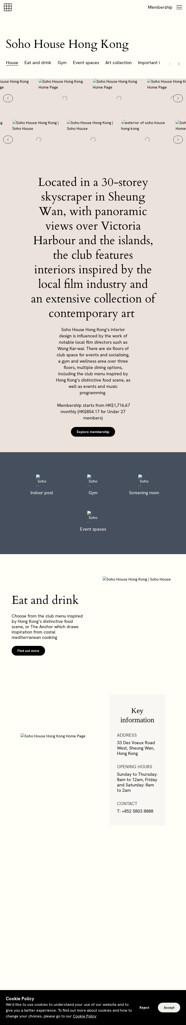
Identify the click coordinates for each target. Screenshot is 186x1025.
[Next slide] (178, 98)
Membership (160, 7)
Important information (159, 62)
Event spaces (86, 62)
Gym (62, 62)
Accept (169, 1007)
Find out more (28, 651)
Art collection (118, 62)
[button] (179, 7)
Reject (144, 1007)
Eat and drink (37, 62)
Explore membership (93, 432)
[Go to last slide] (8, 98)
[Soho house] (9, 7)
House (12, 62)
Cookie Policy (84, 1016)
